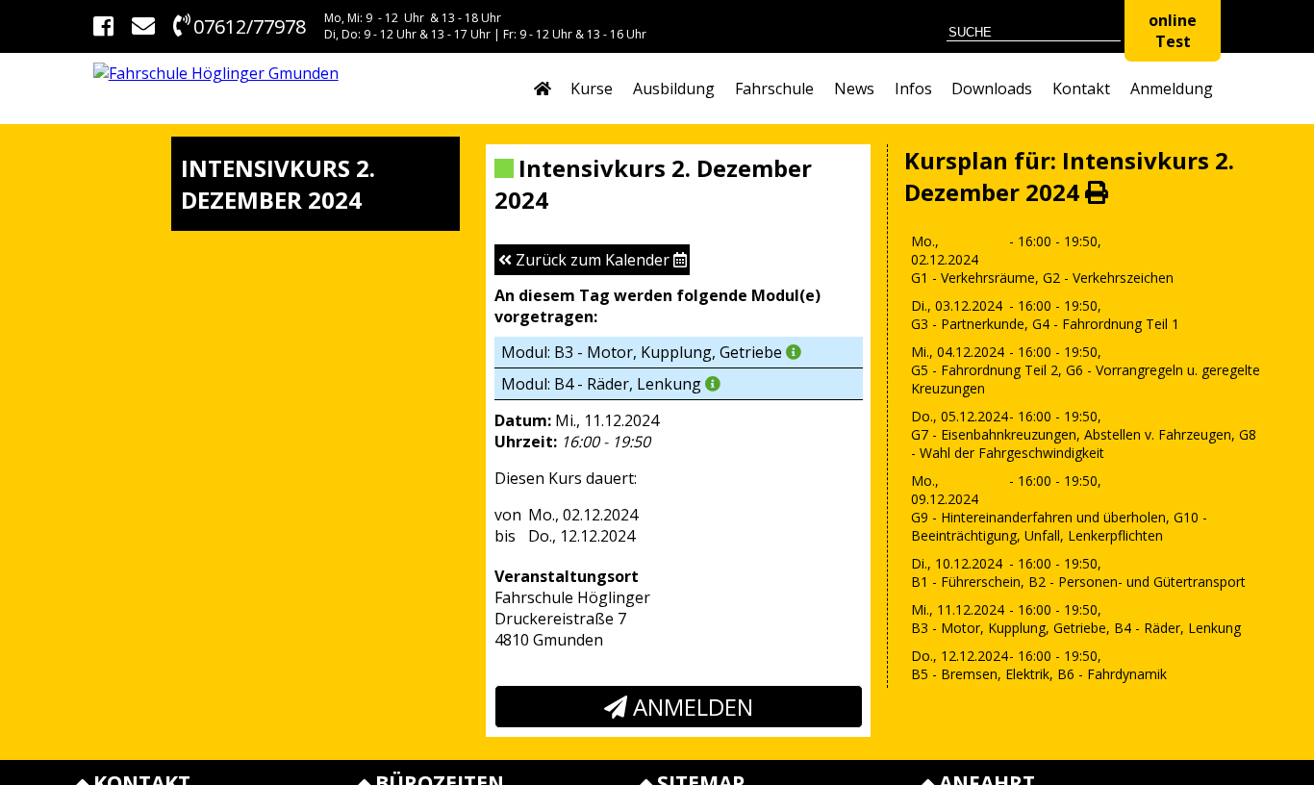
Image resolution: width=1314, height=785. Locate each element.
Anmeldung (1171, 88)
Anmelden (690, 706)
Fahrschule (774, 88)
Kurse (591, 88)
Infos (913, 88)
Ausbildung (674, 88)
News (854, 88)
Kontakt (1081, 88)
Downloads (991, 88)
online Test (1173, 31)
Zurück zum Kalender (592, 259)
